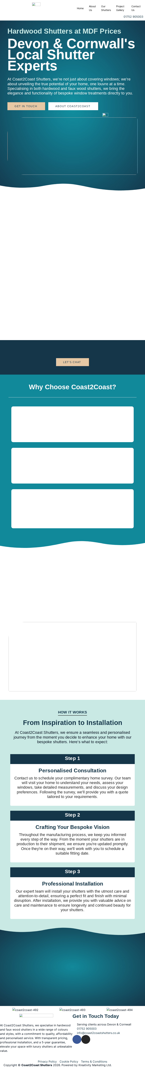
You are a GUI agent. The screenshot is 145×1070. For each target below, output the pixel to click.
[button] (5, 1010)
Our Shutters (106, 8)
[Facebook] (76, 1039)
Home (80, 8)
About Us (92, 8)
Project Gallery (120, 8)
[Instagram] (85, 1039)
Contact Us (136, 8)
